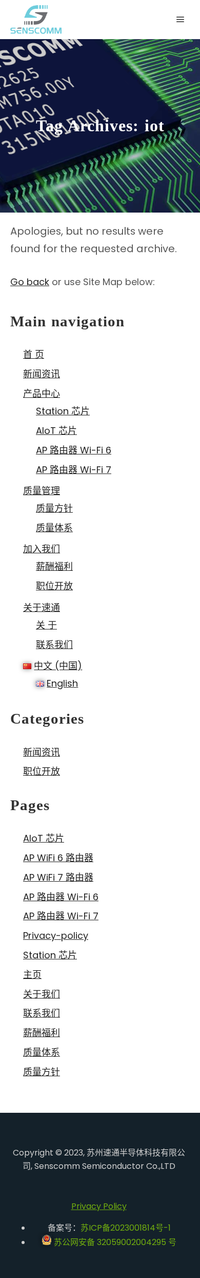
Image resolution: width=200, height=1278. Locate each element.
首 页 (33, 354)
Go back (29, 281)
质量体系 (54, 527)
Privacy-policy (55, 935)
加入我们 (41, 548)
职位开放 (54, 586)
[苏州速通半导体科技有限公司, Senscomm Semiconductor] (36, 19)
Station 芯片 (63, 411)
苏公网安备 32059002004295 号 (114, 1242)
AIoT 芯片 (56, 430)
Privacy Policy (99, 1206)
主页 (32, 974)
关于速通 (41, 607)
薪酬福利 (54, 566)
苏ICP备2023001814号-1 (126, 1228)
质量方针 (54, 508)
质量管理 (41, 490)
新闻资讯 (41, 373)
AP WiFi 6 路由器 (58, 857)
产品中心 (41, 393)
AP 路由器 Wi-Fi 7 (73, 469)
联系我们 (54, 644)
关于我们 (41, 994)
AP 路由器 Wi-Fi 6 (73, 450)
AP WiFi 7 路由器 (58, 877)
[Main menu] (180, 19)
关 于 (46, 625)
